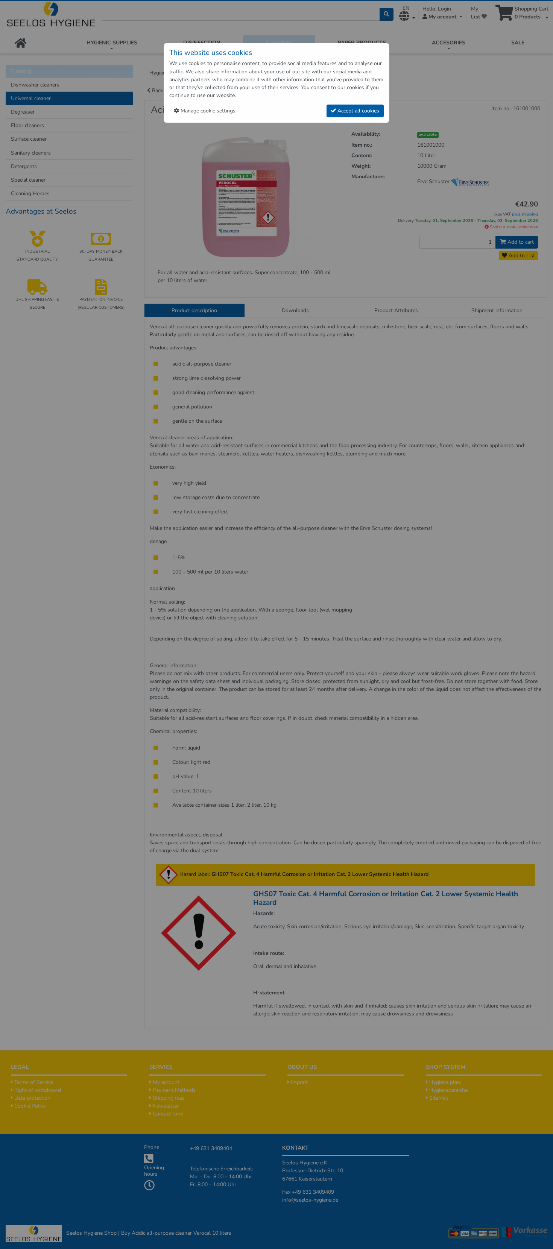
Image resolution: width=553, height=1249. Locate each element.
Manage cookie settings (207, 110)
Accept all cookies (357, 110)
